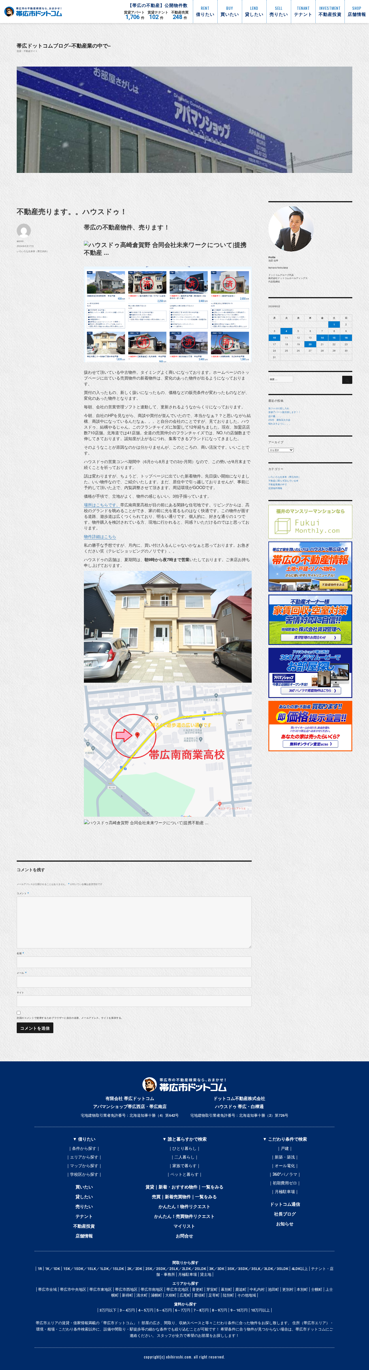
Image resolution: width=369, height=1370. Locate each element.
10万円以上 (260, 1310)
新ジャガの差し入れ (278, 408)
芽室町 (212, 1289)
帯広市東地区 (100, 1289)
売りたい (84, 1206)
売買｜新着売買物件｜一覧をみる (184, 1196)
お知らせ (284, 1223)
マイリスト (184, 1226)
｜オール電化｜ (285, 1165)
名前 (20, 953)
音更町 (197, 1289)
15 (334, 337)
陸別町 (228, 1295)
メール (22, 972)
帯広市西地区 (126, 1289)
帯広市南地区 (152, 1289)
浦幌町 (156, 1295)
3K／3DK (216, 1269)
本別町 (302, 1289)
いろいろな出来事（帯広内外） (33, 251)
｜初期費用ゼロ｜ (285, 1183)
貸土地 (205, 1274)
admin (20, 241)
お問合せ (184, 1236)
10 (274, 337)
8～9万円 (219, 1310)
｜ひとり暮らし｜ (184, 1148)
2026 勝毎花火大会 (279, 419)
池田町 (273, 1289)
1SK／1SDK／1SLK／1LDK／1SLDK (93, 1269)
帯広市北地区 (177, 1289)
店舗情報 (84, 1236)
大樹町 (170, 1295)
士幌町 (316, 1289)
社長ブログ (285, 1214)
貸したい (84, 1196)
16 (346, 337)
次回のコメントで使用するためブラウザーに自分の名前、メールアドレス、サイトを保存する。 (70, 1017)
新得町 (127, 1295)
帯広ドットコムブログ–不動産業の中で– (64, 45)
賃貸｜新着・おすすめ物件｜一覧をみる (184, 1187)
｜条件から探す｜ (84, 1148)
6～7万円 (182, 1310)
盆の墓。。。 (275, 416)
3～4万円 (127, 1310)
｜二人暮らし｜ (184, 1157)
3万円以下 (107, 1310)
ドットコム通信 (285, 1204)
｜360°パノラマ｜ (284, 1174)
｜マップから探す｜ (84, 1165)
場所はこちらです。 (102, 504)
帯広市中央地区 (73, 1289)
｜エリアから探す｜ (84, 1157)
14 (322, 337)
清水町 (142, 1295)
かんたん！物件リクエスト (184, 1206)
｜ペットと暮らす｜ (184, 1174)
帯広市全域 (47, 1289)
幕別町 (226, 1289)
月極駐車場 (187, 1274)
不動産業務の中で (277, 484)
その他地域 (246, 1295)
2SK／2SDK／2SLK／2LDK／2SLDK (175, 1269)
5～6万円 (164, 1310)
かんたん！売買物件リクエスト (184, 1216)
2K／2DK (134, 1269)
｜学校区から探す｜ (84, 1174)
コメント (23, 893)
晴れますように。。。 (279, 423)
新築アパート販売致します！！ (284, 412)
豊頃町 (199, 1295)
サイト (20, 992)
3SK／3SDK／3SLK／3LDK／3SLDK (257, 1269)
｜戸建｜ (285, 1148)
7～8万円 (201, 1310)
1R (39, 1269)
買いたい (84, 1187)
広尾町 (185, 1295)
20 (310, 344)
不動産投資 (84, 1226)
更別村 (287, 1289)
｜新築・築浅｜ (285, 1157)
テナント (84, 1216)
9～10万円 (239, 1310)
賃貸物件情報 (275, 488)
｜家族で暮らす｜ (184, 1165)
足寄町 (214, 1295)
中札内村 (257, 1289)
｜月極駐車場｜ (285, 1191)
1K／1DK (52, 1269)
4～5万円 (145, 1310)
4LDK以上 (299, 1269)
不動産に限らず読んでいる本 (283, 480)
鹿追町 (240, 1289)
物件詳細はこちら (100, 536)
